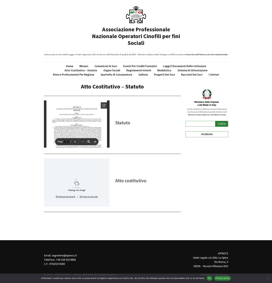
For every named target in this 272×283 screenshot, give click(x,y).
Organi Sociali (111, 70)
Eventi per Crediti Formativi (140, 66)
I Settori (214, 74)
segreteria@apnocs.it (64, 255)
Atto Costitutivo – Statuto (81, 70)
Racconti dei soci (191, 74)
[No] (268, 278)
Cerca (222, 124)
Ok (209, 278)
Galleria (143, 74)
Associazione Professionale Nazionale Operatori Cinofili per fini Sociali (136, 36)
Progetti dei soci (164, 74)
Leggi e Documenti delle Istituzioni (184, 66)
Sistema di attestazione (192, 70)
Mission (83, 66)
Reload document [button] (66, 196)
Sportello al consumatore (116, 74)
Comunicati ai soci (106, 66)
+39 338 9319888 (66, 259)
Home (69, 66)
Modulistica (164, 70)
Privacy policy (223, 278)
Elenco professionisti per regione (73, 74)
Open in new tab (90, 196)
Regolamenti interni (138, 70)
